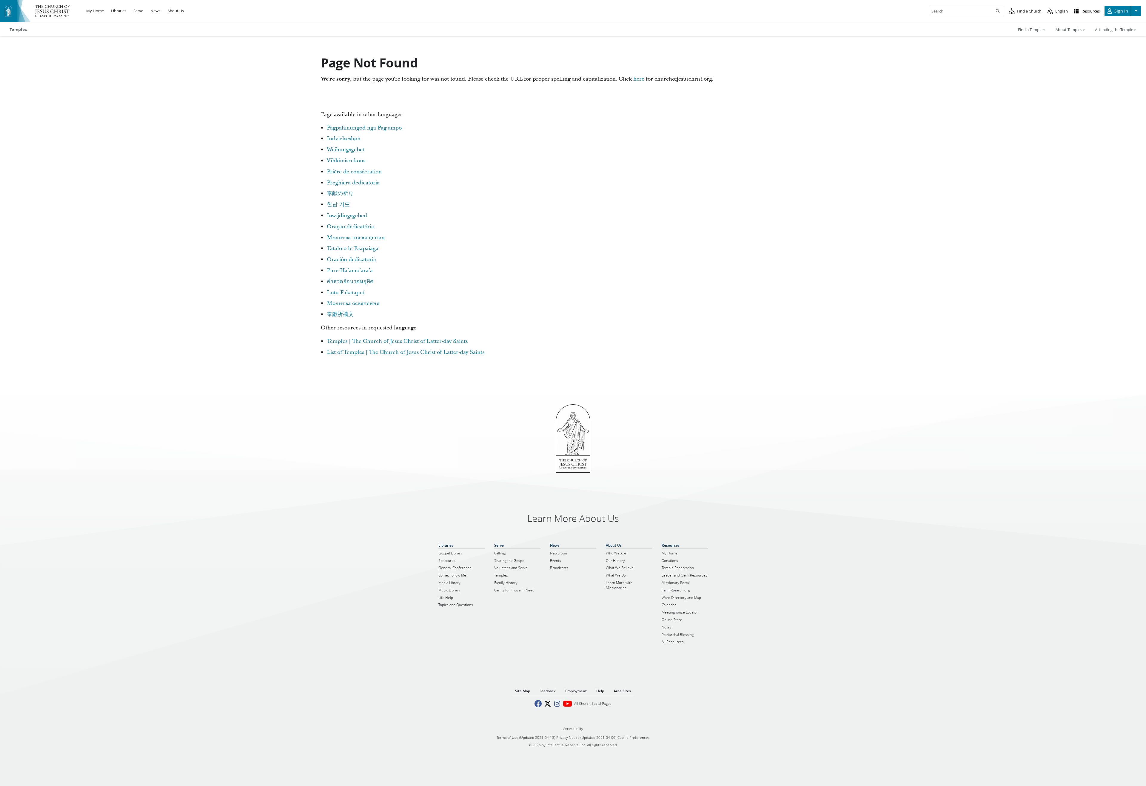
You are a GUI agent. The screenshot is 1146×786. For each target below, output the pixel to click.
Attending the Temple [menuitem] (1114, 29)
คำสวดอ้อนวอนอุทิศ (350, 281)
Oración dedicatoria (351, 259)
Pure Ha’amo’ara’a (350, 270)
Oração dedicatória (350, 226)
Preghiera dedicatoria (353, 183)
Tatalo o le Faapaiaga (352, 248)
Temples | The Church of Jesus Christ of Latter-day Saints (397, 341)
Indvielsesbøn (344, 138)
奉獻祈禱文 (340, 314)
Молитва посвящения (356, 237)
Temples (18, 30)
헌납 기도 (338, 204)
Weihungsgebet (345, 149)
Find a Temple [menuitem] (1030, 29)
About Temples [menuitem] (1069, 29)
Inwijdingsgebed (347, 215)
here (638, 79)
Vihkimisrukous (346, 160)
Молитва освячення (353, 303)
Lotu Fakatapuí (345, 292)
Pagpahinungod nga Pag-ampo (364, 128)
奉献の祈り (340, 193)
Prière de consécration (354, 171)
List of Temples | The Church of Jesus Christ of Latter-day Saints (405, 352)
